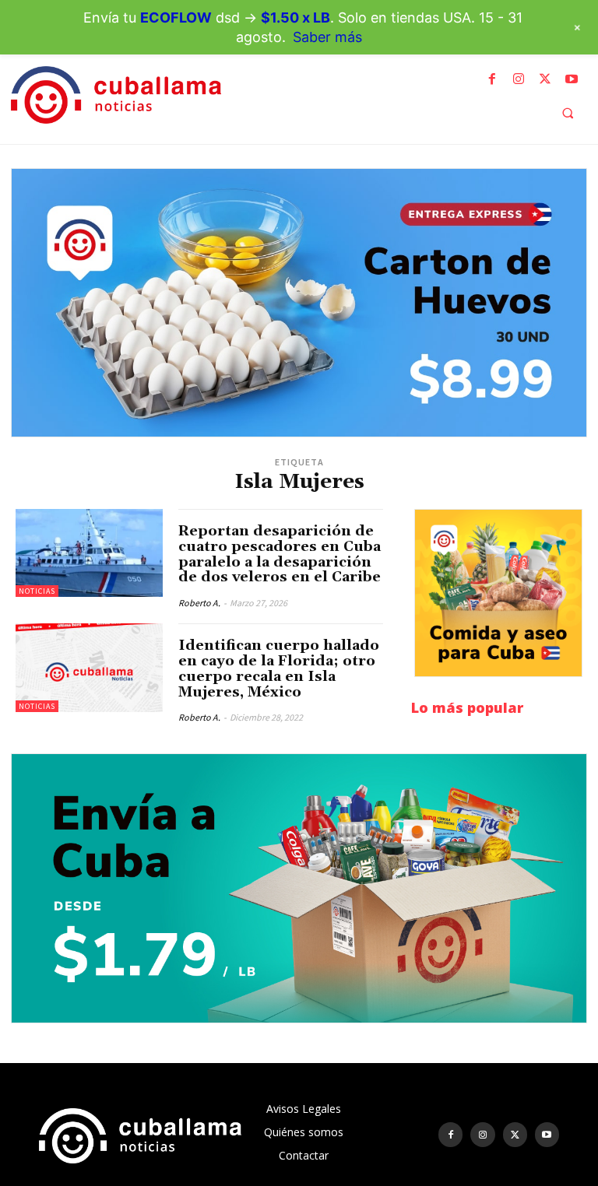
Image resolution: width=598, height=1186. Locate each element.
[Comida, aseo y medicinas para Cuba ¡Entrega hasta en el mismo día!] (498, 593)
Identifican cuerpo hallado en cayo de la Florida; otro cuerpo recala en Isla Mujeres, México (278, 668)
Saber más (327, 37)
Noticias (37, 591)
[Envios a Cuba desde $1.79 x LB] (299, 888)
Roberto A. (199, 603)
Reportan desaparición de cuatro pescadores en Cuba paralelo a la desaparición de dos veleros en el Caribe (279, 554)
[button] (567, 112)
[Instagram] (518, 79)
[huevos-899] (299, 303)
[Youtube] (571, 79)
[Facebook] (492, 79)
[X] (545, 79)
